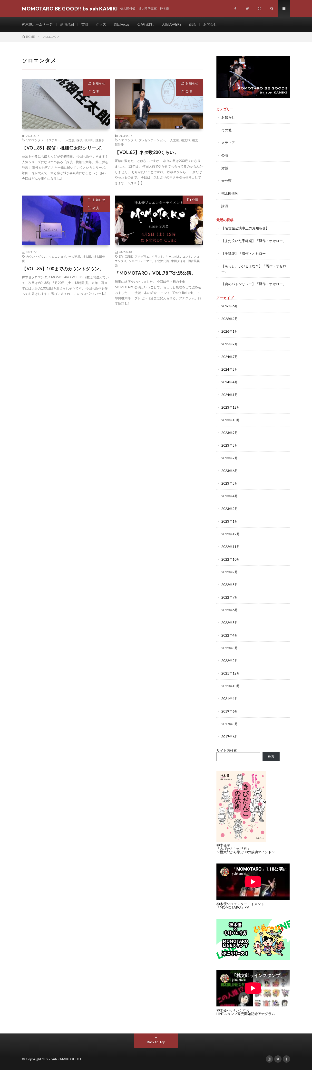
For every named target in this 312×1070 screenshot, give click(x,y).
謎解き (100, 140)
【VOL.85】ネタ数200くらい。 (147, 152)
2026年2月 (229, 319)
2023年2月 (229, 509)
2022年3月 (229, 648)
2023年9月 (229, 433)
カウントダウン (36, 256)
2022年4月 (229, 635)
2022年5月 (229, 622)
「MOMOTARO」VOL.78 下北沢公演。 (155, 273)
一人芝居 (68, 140)
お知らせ (98, 83)
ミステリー (53, 140)
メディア (228, 143)
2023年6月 (229, 471)
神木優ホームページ (37, 24)
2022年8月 (229, 584)
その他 (226, 130)
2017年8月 (229, 724)
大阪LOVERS (171, 24)
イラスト (157, 256)
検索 (271, 756)
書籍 (84, 24)
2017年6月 (229, 736)
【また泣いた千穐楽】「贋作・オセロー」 (253, 241)
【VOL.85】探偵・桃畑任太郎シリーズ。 (63, 147)
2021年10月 (230, 686)
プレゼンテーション (152, 140)
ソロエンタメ (35, 140)
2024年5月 (229, 369)
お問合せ (210, 24)
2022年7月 (229, 597)
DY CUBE (126, 256)
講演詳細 (67, 24)
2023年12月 (230, 407)
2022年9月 (229, 572)
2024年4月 (229, 382)
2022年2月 (229, 660)
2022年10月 (230, 559)
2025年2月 (229, 344)
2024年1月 (229, 395)
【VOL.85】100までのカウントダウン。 (63, 268)
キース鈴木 (173, 256)
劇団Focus (121, 24)
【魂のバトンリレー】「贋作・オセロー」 (253, 284)
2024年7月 (229, 357)
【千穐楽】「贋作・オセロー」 (245, 253)
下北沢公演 (161, 260)
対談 (224, 168)
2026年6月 (229, 306)
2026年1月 (229, 331)
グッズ (101, 24)
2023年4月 (229, 496)
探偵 (79, 140)
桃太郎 (89, 140)
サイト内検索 (226, 750)
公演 (95, 92)
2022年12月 (230, 534)
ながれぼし (145, 24)
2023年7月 (229, 458)
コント (186, 256)
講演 (224, 206)
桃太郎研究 (229, 193)
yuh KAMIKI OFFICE (66, 1059)
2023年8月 (229, 445)
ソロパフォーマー (140, 260)
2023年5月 (229, 483)
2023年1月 (229, 521)
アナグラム (142, 256)
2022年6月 (229, 610)
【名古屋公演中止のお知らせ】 (245, 228)
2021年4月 (229, 698)
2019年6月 (229, 711)
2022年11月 (230, 546)
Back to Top (156, 1042)
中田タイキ (178, 260)
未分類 (226, 180)
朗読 (192, 24)
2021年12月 (230, 673)
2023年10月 (230, 420)
